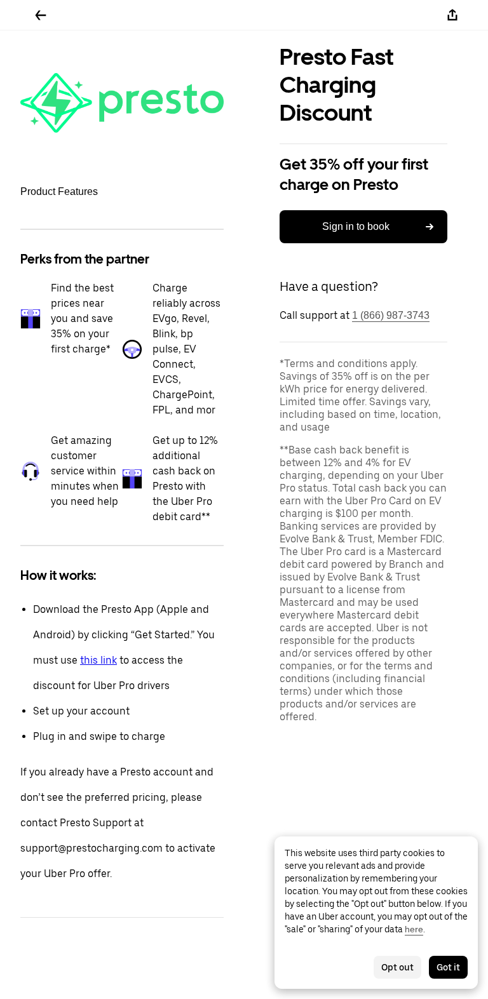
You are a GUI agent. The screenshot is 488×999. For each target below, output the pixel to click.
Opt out (397, 967)
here (414, 929)
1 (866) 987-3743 (391, 315)
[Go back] (40, 15)
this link (98, 660)
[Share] (452, 15)
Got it (448, 967)
